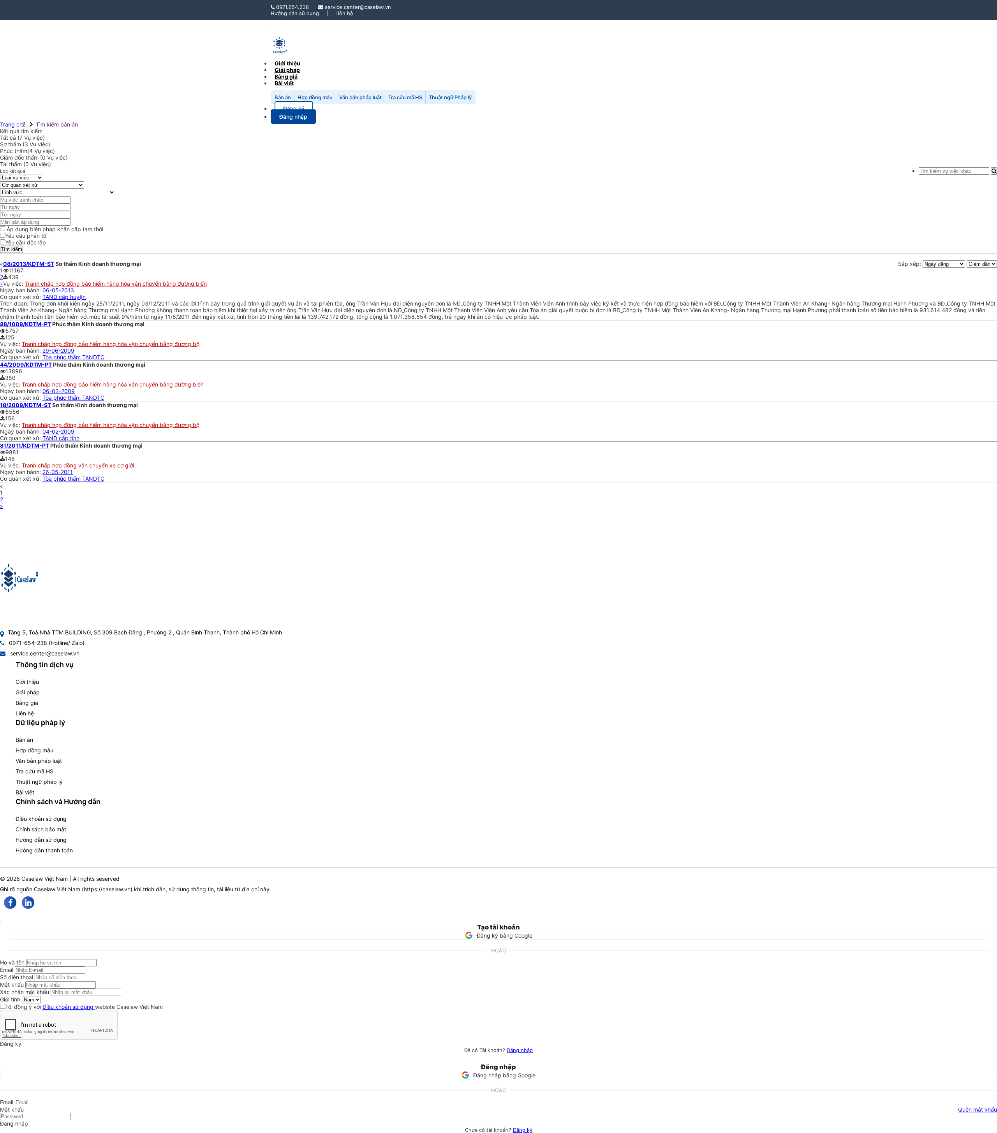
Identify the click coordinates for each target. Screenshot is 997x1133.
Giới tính (10, 999)
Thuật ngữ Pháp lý (450, 97)
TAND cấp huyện (64, 296)
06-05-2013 (58, 290)
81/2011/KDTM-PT (24, 445)
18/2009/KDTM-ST (25, 405)
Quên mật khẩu (977, 1109)
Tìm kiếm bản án (57, 124)
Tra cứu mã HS (405, 97)
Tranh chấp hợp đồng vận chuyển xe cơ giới (78, 465)
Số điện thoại (16, 977)
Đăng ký (522, 1130)
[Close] (1, 922)
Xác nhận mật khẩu (24, 992)
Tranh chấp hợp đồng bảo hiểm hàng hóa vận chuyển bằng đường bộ (110, 344)
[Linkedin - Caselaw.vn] (28, 902)
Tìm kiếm (11, 249)
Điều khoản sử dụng (41, 818)
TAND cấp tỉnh (60, 438)
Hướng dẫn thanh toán (44, 850)
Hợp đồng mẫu (315, 97)
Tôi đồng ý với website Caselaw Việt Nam (84, 1006)
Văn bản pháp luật (360, 97)
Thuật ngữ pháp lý (39, 781)
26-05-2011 (57, 472)
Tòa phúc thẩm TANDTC (73, 357)
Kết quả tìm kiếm (21, 131)
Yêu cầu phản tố (25, 235)
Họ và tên (12, 962)
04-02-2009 (58, 431)
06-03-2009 (58, 391)
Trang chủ (13, 124)
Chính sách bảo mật (41, 829)
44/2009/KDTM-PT (26, 364)
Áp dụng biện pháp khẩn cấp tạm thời (54, 229)
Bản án (283, 97)
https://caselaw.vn (107, 889)
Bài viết (284, 83)
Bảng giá (27, 702)
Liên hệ (344, 13)
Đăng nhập (520, 1050)
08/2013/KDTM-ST (28, 263)
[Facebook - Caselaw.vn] (10, 902)
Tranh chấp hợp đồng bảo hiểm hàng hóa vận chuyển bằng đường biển (116, 283)
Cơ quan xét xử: (21, 296)
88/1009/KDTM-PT (25, 324)
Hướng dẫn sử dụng (295, 13)
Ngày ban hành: (21, 290)
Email (6, 969)
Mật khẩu (12, 984)
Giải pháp (28, 692)
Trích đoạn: (15, 303)
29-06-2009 (58, 350)
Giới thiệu (27, 681)
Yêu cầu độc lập (25, 242)
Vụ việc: (14, 283)
